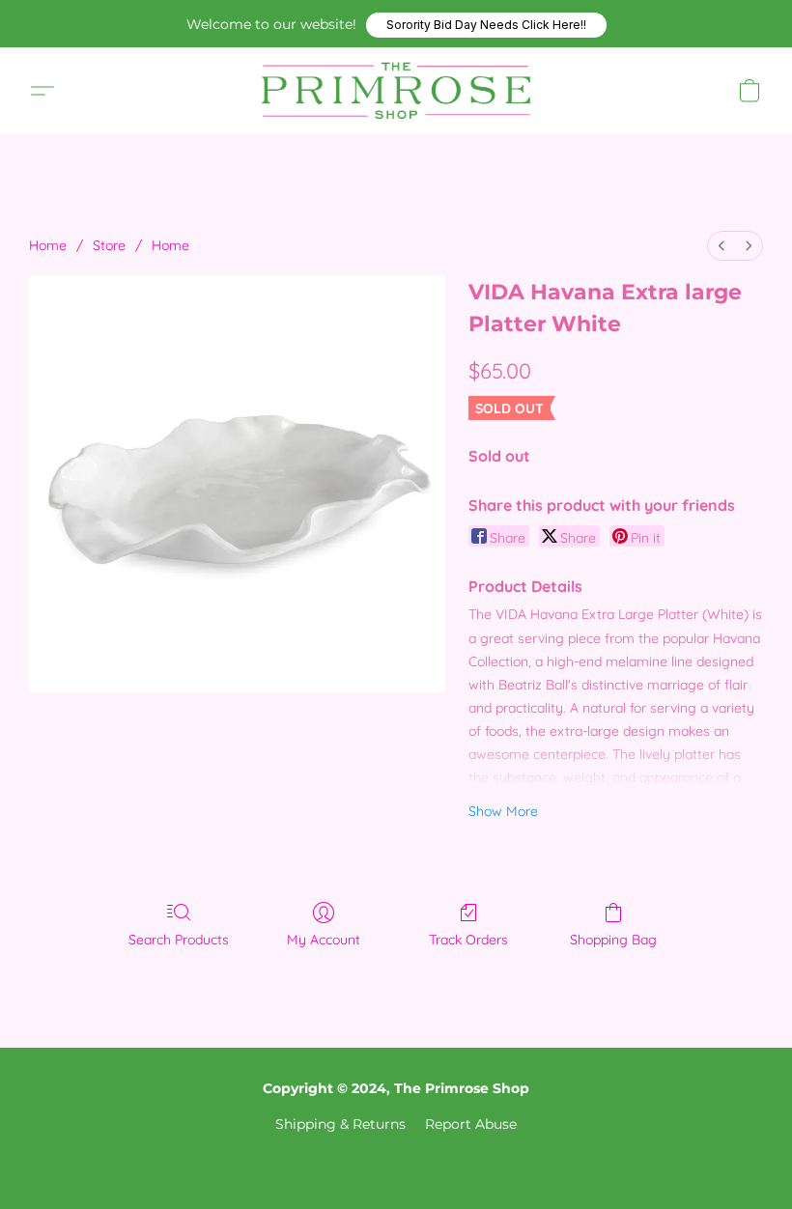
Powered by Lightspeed (396, 1157)
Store (109, 245)
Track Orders (468, 939)
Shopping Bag (613, 939)
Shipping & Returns (340, 1124)
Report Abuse (471, 1124)
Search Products (178, 939)
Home (48, 245)
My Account (323, 939)
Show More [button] (503, 811)
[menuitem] (721, 246)
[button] (486, 25)
